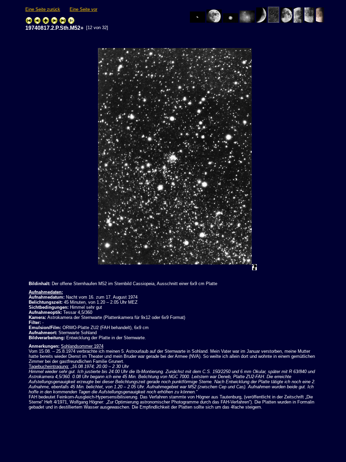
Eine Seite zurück (42, 9)
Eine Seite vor (83, 9)
